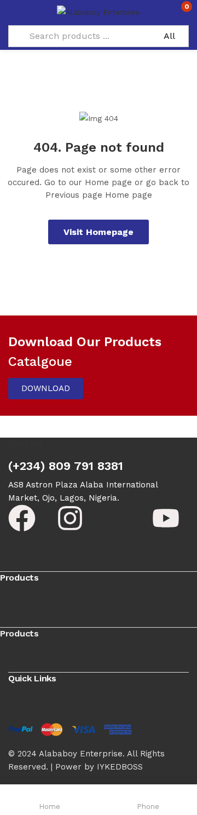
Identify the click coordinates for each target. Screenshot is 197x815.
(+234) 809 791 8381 (65, 466)
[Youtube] (165, 518)
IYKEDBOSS (120, 767)
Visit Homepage (98, 232)
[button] (179, 11)
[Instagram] (70, 518)
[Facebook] (22, 518)
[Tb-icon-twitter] (118, 518)
